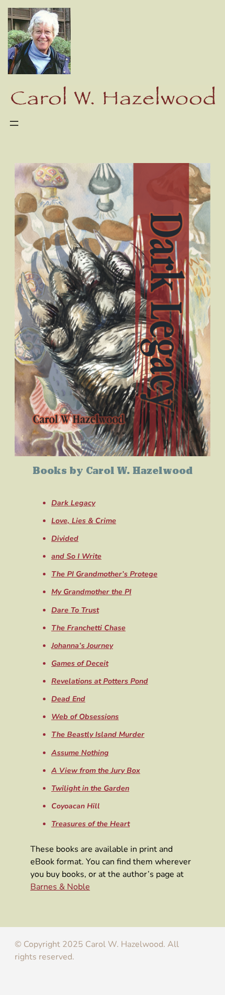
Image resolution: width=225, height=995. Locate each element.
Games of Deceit (79, 663)
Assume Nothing (80, 753)
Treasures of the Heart (90, 824)
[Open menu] (14, 123)
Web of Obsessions (85, 717)
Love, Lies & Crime (83, 521)
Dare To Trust (75, 610)
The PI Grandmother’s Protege (104, 574)
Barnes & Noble (60, 887)
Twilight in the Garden (90, 788)
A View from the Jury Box (95, 771)
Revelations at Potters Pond (99, 681)
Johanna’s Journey (82, 646)
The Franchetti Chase (88, 628)
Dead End (68, 699)
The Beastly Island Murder (97, 734)
